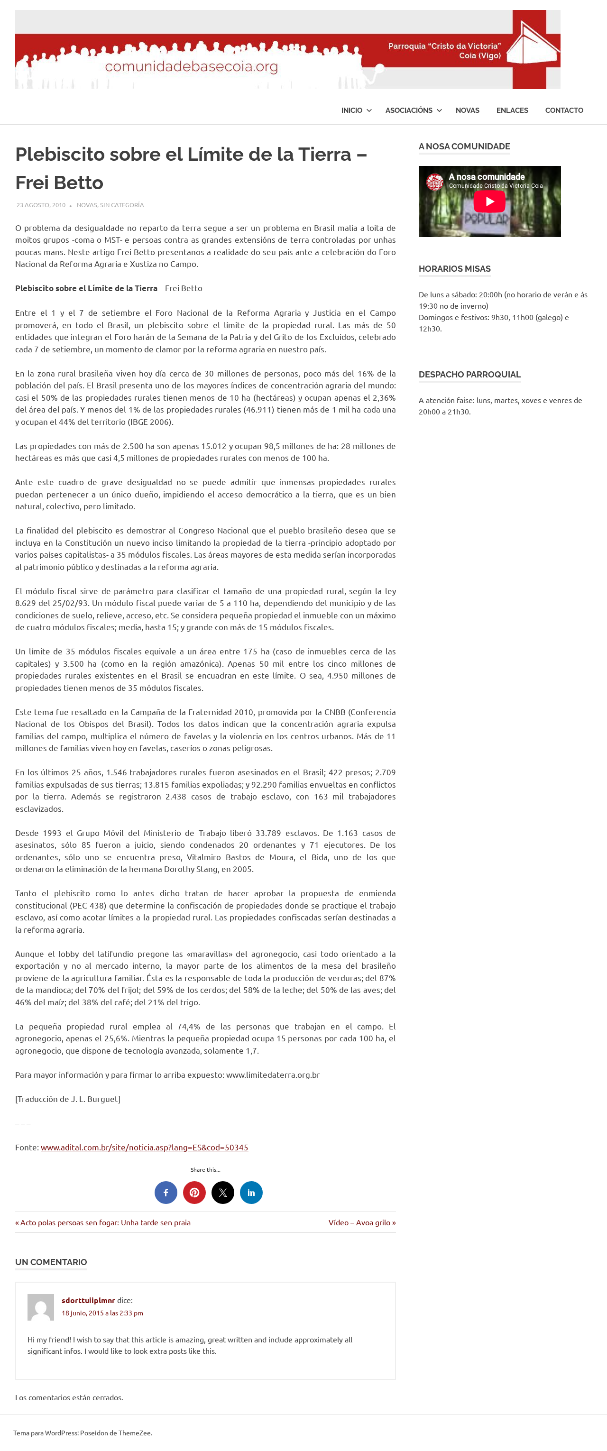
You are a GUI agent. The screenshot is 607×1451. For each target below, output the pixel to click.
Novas (467, 110)
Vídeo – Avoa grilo (359, 1222)
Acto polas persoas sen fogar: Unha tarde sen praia (105, 1222)
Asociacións (409, 110)
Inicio (351, 110)
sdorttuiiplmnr (88, 1300)
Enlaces (512, 110)
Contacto (564, 110)
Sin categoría (122, 205)
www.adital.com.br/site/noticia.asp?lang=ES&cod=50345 (144, 1147)
